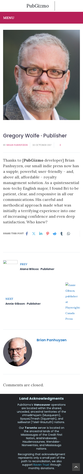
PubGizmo (37, 6)
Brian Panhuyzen (17, 145)
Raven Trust (41, 465)
